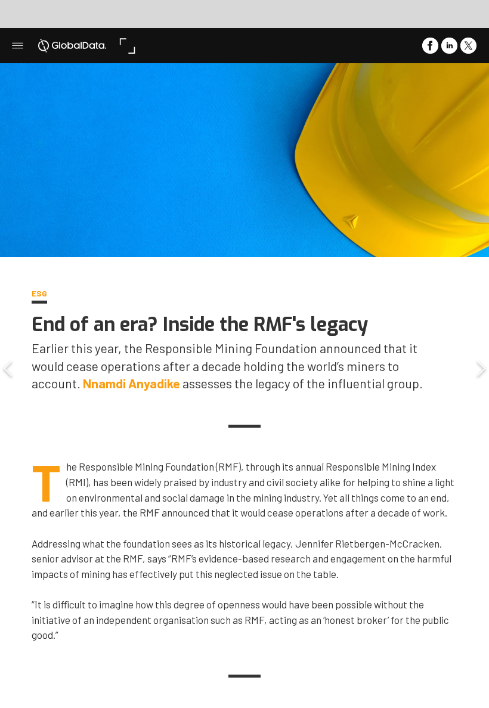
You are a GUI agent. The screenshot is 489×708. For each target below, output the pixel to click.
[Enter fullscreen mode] (127, 45)
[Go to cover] (72, 45)
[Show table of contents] (17, 45)
